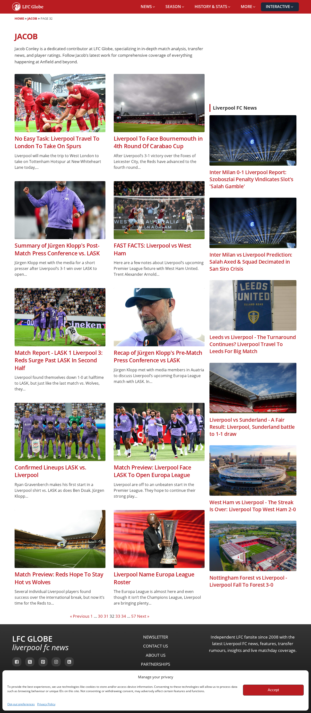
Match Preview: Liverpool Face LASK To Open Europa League (152, 471)
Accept (273, 690)
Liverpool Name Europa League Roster (154, 578)
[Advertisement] (252, 64)
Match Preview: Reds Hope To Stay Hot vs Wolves (59, 578)
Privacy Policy (46, 704)
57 (133, 616)
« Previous (79, 616)
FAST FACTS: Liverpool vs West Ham (152, 249)
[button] (148, 6)
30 (100, 616)
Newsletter (155, 637)
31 (106, 616)
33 (117, 616)
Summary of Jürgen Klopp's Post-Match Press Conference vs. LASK (57, 249)
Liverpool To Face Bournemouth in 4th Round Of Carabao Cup (158, 142)
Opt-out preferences (21, 704)
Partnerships (155, 664)
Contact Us (155, 646)
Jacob (32, 18)
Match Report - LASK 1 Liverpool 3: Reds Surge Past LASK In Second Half (58, 360)
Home (19, 18)
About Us (155, 655)
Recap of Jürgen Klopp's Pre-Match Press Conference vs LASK (158, 356)
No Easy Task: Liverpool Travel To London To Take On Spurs (57, 142)
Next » (143, 616)
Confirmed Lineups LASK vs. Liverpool (50, 471)
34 (123, 616)
